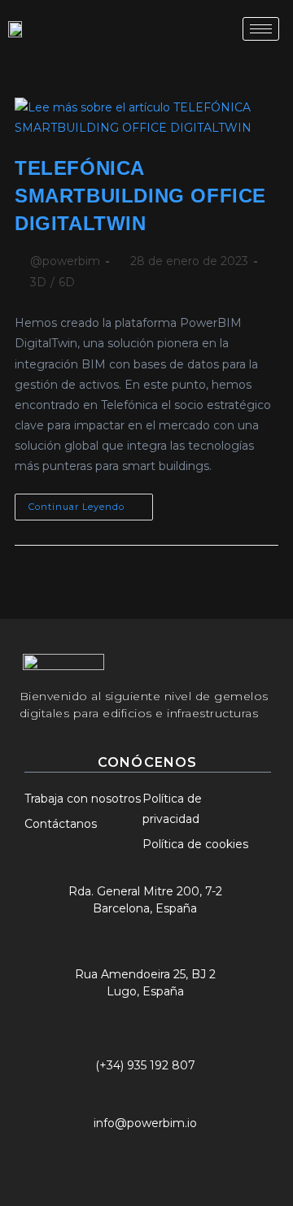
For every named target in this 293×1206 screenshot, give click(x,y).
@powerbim (65, 261)
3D (38, 282)
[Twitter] (88, 1150)
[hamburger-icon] (261, 29)
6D (67, 282)
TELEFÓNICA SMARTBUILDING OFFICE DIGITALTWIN (140, 195)
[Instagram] (128, 1150)
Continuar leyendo (90, 503)
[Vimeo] (208, 1150)
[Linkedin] (168, 1150)
